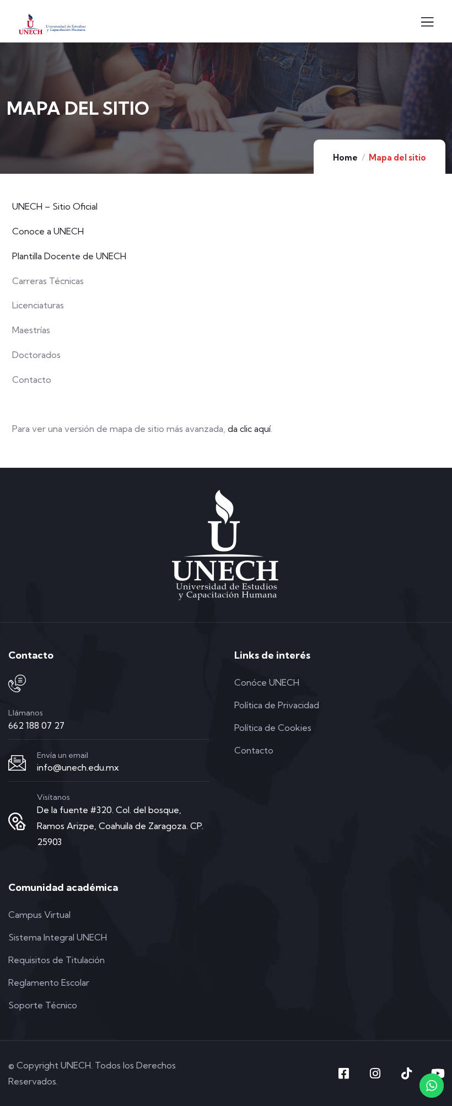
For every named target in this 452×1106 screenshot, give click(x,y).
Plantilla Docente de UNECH (69, 255)
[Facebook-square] (343, 1073)
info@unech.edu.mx (78, 767)
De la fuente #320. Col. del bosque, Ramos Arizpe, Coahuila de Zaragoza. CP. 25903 (120, 825)
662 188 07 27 (36, 725)
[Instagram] (375, 1073)
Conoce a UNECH (48, 231)
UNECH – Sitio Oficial (55, 206)
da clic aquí (249, 428)
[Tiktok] (406, 1073)
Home (345, 157)
